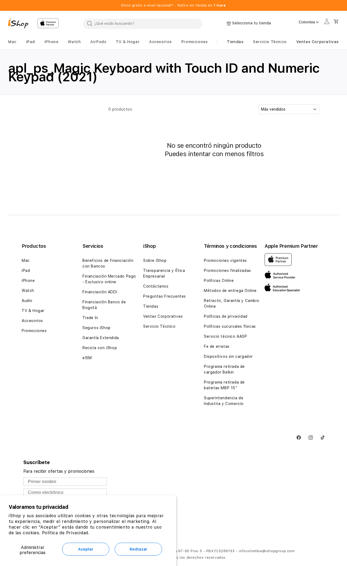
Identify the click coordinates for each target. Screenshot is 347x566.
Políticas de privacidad (226, 316)
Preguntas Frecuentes (164, 296)
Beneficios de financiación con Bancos (108, 263)
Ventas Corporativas (163, 316)
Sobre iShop (155, 260)
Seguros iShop (96, 328)
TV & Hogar (33, 310)
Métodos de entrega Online (230, 290)
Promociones (34, 331)
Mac (26, 260)
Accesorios (32, 321)
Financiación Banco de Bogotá (104, 305)
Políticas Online (219, 280)
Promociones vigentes (225, 260)
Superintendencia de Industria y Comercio (224, 401)
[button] (12, 42)
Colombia (307, 22)
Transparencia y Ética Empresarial (164, 273)
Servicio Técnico (159, 326)
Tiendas (150, 306)
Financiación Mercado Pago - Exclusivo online (109, 279)
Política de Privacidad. (65, 532)
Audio (27, 300)
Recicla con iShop (99, 348)
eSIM (87, 358)
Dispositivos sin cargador (228, 356)
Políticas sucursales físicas (230, 326)
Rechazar (138, 549)
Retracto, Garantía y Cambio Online (231, 303)
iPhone (28, 280)
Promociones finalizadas (227, 270)
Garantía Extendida (100, 338)
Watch (28, 290)
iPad (26, 270)
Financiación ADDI (99, 292)
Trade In (90, 318)
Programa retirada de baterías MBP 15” (224, 385)
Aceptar (85, 549)
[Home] (20, 24)
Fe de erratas (217, 346)
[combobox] (142, 23)
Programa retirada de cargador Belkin (224, 369)
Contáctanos (156, 286)
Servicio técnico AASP (225, 336)
